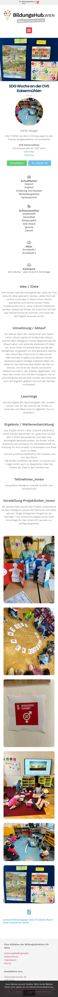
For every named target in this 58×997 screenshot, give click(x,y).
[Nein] (53, 988)
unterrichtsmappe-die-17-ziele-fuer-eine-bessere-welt (28, 921)
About (7, 963)
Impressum (10, 960)
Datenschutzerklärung (39, 991)
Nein (18, 991)
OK (8, 991)
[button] (29, 30)
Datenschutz (11, 956)
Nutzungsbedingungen (16, 953)
